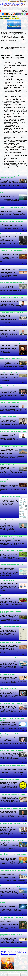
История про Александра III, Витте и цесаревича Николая (11, 176)
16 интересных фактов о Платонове (11, 750)
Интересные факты (18, 1)
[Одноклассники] (5, 14)
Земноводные (20, 3)
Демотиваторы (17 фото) (8, 688)
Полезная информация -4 (8, 954)
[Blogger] (9, 14)
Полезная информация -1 (8, 951)
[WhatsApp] (22, 14)
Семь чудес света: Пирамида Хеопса (11, 446)
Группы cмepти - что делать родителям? (12, 794)
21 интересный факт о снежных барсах (12, 282)
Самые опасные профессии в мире (11, 358)
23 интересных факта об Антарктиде (11, 312)
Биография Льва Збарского (8, 416)
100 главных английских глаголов (10, 626)
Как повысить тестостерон (8, 580)
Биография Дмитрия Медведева (10, 402)
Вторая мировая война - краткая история (13, 703)
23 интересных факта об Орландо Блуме (13, 431)
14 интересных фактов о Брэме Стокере (12, 234)
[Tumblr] (18, 14)
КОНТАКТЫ (3, 4)
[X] (7, 14)
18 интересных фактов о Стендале (11, 343)
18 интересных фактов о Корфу (10, 886)
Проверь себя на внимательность (10, 496)
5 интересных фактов (7, 464)
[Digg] (11, 14)
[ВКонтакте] (3, 14)
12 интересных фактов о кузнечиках (11, 550)
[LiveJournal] (16, 14)
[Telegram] (25, 14)
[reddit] (14, 14)
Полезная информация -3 (18, 952)
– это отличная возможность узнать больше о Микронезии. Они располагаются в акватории (14, 34)
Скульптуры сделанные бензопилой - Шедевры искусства (12, 918)
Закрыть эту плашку (13, 975)
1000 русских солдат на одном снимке (12, 372)
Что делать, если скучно (7, 674)
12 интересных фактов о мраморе (10, 642)
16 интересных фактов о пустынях (11, 267)
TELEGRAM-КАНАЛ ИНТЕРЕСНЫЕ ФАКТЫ (15, 5)
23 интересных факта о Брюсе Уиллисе (12, 327)
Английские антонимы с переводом (11, 221)
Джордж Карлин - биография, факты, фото (13, 808)
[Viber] (20, 14)
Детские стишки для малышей (9, 779)
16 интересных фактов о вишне (10, 596)
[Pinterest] (27, 14)
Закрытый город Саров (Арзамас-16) (11, 840)
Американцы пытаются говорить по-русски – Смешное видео (11, 537)
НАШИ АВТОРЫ (14, 4)
